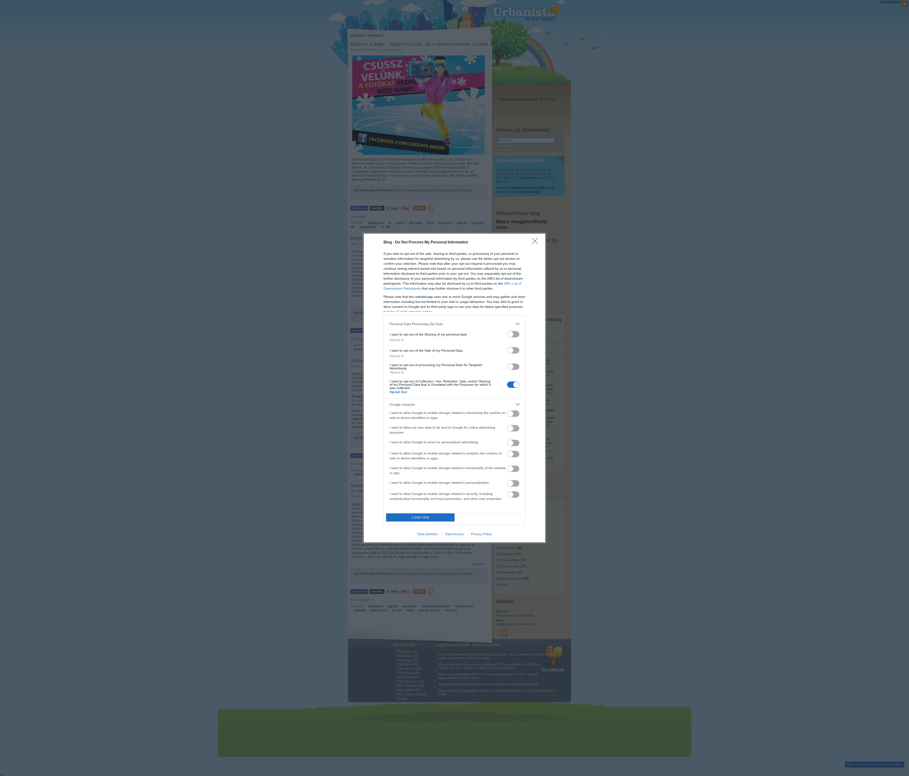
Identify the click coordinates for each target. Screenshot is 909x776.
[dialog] (454, 388)
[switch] (513, 334)
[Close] (536, 242)
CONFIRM (420, 517)
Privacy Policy (481, 534)
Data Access (454, 534)
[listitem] (454, 323)
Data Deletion (428, 534)
